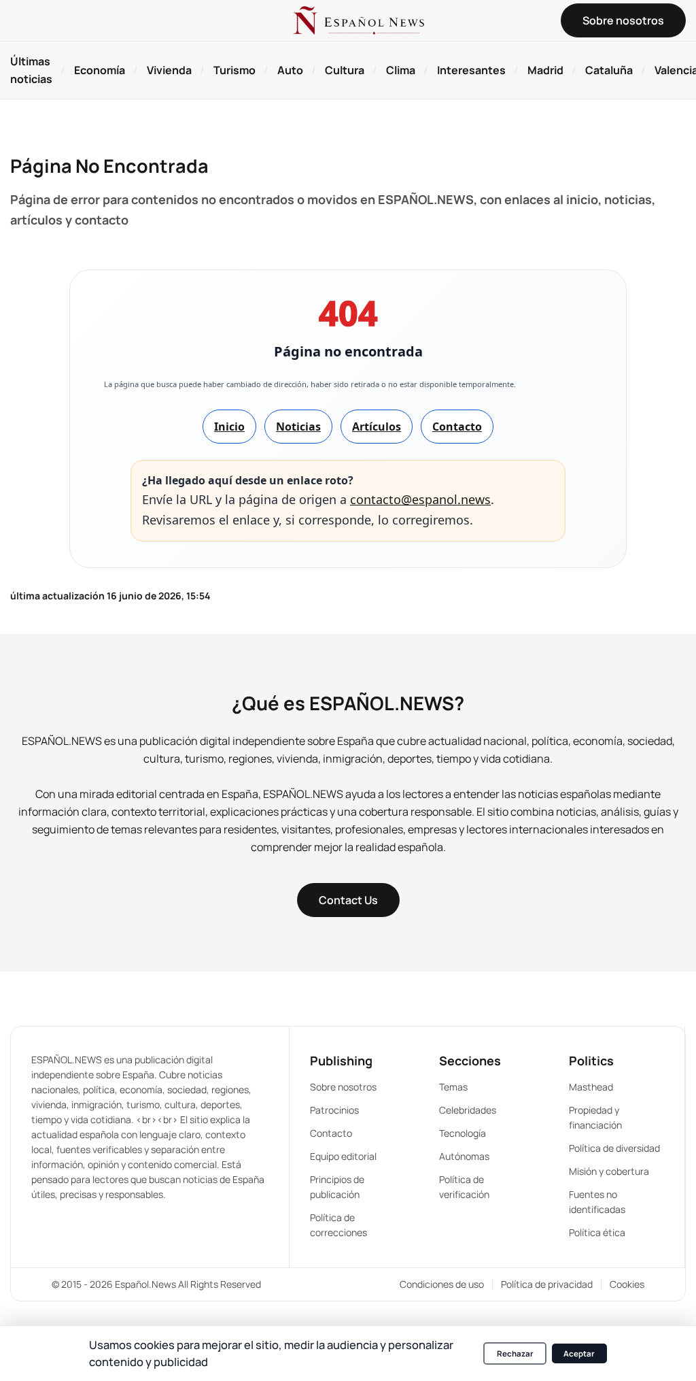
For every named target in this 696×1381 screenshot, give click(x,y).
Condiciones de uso (442, 1284)
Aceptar (579, 1353)
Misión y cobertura (609, 1171)
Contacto (457, 426)
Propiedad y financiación (595, 1117)
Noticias (298, 426)
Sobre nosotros (343, 1086)
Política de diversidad (614, 1148)
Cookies (627, 1284)
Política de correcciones (338, 1225)
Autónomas (464, 1156)
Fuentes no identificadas (597, 1202)
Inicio (229, 426)
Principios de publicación (337, 1187)
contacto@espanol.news (420, 499)
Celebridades (467, 1109)
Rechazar (515, 1353)
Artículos (376, 426)
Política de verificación (464, 1187)
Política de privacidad (547, 1284)
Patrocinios (334, 1109)
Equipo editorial (343, 1156)
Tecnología (462, 1133)
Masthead (591, 1086)
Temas (453, 1086)
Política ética (597, 1232)
